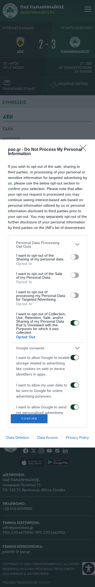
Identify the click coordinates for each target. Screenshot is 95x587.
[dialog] (47, 293)
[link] (85, 150)
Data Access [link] (47, 437)
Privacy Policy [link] (77, 437)
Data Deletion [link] (17, 437)
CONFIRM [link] (29, 418)
